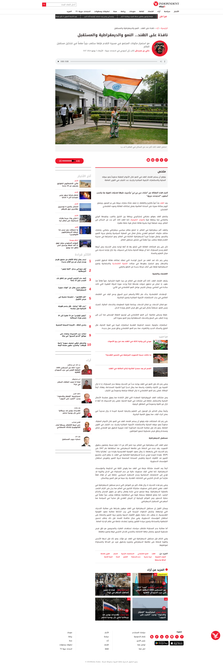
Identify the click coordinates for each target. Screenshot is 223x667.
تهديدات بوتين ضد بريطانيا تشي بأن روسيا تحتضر (115, 616)
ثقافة (141, 11)
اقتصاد (151, 11)
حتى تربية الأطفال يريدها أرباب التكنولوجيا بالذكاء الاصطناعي (68, 426)
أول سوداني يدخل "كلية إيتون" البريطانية (73, 270)
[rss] (152, 636)
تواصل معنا (141, 644)
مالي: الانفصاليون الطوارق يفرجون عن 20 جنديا (67, 184)
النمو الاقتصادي (143, 554)
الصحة (118, 557)
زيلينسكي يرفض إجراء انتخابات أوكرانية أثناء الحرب (113, 16)
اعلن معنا (142, 648)
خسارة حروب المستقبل (71, 439)
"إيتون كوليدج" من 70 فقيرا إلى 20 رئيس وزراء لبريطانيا (72, 316)
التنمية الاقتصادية (120, 263)
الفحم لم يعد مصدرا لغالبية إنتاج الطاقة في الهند (130, 368)
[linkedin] (162, 636)
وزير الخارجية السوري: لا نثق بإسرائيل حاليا (78, 16)
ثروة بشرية (148, 557)
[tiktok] (157, 636)
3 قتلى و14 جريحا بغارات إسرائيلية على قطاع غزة (68, 219)
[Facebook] (182, 636)
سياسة (167, 11)
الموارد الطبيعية (137, 220)
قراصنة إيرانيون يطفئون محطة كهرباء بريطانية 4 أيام (151, 16)
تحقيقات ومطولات (102, 11)
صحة (115, 11)
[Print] (148, 160)
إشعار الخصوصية (139, 636)
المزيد (69, 11)
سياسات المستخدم (138, 632)
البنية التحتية (108, 557)
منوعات (132, 11)
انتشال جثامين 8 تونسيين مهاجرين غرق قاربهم (68, 208)
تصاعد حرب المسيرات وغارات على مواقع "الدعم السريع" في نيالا (73, 335)
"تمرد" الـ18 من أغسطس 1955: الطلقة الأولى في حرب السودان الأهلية (151, 590)
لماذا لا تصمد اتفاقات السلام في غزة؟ (116, 591)
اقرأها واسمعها (160, 560)
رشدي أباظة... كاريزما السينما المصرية (71, 325)
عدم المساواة (136, 557)
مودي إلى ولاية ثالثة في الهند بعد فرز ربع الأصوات (129, 341)
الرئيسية (164, 28)
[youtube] (167, 636)
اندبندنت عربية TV (82, 11)
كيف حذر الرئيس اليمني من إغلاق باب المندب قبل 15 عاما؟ (71, 279)
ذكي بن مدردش (141, 51)
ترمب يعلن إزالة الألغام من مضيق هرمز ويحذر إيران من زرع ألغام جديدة (70, 260)
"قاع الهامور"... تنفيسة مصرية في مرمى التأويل (72, 298)
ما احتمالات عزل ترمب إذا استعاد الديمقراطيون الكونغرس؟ (68, 232)
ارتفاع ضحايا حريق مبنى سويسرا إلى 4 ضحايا (68, 196)
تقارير (76, 227)
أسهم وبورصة (73, 240)
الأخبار (176, 11)
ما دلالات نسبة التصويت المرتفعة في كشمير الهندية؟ (128, 355)
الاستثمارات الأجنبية (127, 554)
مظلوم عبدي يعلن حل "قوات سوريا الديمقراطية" (72, 289)
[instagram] (172, 636)
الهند (162, 203)
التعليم (125, 557)
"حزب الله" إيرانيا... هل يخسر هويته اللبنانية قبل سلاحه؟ (72, 307)
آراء (158, 11)
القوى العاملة (105, 554)
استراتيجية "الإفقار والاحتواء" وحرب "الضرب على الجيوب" (152, 615)
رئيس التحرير (141, 640)
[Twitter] (177, 636)
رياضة (123, 11)
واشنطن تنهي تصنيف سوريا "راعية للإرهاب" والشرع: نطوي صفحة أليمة (72, 344)
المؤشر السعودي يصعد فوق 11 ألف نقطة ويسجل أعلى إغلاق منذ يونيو (67, 245)
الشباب (115, 554)
